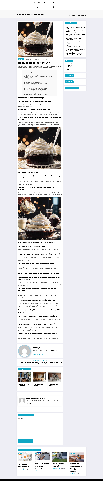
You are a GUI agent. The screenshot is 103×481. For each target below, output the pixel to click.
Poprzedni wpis (35, 360)
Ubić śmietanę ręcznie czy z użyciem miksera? (33, 81)
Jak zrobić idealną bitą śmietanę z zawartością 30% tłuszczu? (36, 90)
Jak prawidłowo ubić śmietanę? (29, 72)
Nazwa (19, 429)
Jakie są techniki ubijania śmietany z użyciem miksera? (35, 84)
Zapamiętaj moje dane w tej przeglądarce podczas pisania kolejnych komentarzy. (36, 437)
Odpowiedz (28, 403)
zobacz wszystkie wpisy (38, 354)
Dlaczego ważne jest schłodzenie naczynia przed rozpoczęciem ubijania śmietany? (40, 87)
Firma (61, 3)
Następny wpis (44, 360)
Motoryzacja (37, 7)
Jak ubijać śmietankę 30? (29, 77)
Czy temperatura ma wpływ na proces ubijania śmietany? (36, 89)
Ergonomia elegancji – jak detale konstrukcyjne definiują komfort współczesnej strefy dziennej (39, 385)
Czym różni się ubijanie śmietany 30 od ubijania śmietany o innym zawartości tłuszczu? (40, 78)
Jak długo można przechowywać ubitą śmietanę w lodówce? (36, 94)
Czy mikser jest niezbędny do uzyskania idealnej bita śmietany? (36, 83)
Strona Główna (38, 3)
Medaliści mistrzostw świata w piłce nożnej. (49, 363)
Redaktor (21, 382)
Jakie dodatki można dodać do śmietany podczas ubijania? (36, 92)
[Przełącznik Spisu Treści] (55, 71)
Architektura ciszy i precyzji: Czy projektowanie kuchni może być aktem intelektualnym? (54, 385)
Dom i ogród (47, 3)
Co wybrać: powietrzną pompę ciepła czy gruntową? (58, 465)
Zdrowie (45, 7)
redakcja (29, 59)
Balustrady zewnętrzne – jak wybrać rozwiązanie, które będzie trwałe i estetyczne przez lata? (24, 385)
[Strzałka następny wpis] (61, 362)
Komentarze (20, 418)
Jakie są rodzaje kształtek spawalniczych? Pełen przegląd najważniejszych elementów (76, 467)
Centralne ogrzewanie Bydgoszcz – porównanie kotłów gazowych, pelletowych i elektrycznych (42, 465)
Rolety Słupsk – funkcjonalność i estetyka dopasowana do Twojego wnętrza (24, 465)
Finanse (55, 3)
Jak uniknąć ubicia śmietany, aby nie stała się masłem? (35, 93)
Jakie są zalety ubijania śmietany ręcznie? (32, 82)
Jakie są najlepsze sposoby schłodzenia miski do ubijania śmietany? (38, 88)
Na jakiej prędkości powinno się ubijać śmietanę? (33, 75)
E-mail (41, 429)
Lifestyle (67, 3)
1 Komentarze (45, 59)
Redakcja (51, 7)
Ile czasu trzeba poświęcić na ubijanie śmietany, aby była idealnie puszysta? (38, 76)
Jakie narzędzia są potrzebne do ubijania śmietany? (34, 73)
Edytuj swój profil (54, 350)
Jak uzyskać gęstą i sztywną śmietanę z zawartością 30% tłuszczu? (37, 79)
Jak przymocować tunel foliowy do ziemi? (30, 363)
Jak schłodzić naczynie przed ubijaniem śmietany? (34, 86)
